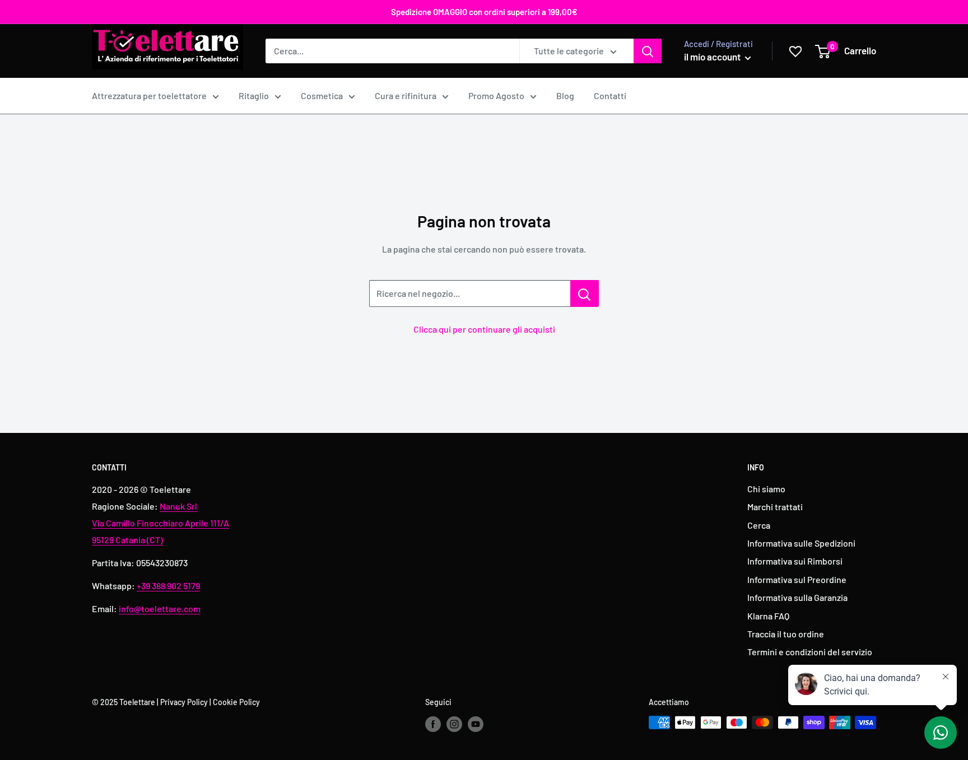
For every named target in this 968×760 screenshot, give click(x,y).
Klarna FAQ (768, 615)
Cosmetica (322, 95)
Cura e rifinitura (405, 95)
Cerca (758, 525)
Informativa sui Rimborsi (795, 561)
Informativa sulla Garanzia (797, 597)
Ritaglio (254, 95)
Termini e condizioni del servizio (809, 651)
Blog (565, 95)
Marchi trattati (775, 506)
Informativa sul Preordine (796, 579)
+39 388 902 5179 (168, 585)
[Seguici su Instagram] (454, 723)
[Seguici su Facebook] (433, 723)
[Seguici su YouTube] (475, 723)
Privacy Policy (184, 702)
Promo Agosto (496, 95)
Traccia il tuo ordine (785, 633)
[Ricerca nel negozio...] (584, 293)
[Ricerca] (648, 51)
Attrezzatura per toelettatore (149, 95)
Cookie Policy (236, 702)
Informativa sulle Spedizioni (801, 543)
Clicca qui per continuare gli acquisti (484, 329)
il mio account (713, 56)
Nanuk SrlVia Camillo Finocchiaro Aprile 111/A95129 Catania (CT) (160, 523)
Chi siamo (766, 488)
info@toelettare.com (160, 608)
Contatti (610, 95)
